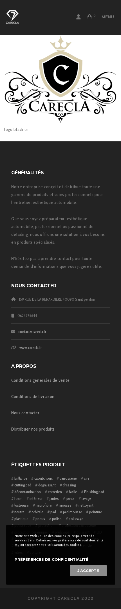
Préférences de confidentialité (51, 559)
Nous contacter (25, 412)
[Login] (78, 17)
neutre (19, 511)
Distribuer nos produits (33, 429)
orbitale (37, 511)
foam (18, 498)
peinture (95, 511)
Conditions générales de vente (40, 380)
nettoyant (86, 505)
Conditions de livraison (33, 396)
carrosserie (68, 478)
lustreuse (21, 505)
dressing (69, 485)
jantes (54, 498)
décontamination (27, 491)
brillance (20, 478)
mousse (65, 505)
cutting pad (22, 485)
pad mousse (72, 511)
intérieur (36, 498)
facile (73, 491)
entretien (55, 491)
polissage (76, 518)
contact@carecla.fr (32, 331)
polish (57, 518)
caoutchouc (43, 478)
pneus (40, 518)
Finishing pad (94, 491)
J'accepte (88, 570)
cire (86, 478)
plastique (21, 518)
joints (70, 498)
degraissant (47, 485)
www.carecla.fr (30, 347)
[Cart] (89, 17)
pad (53, 511)
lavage (86, 498)
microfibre (44, 505)
